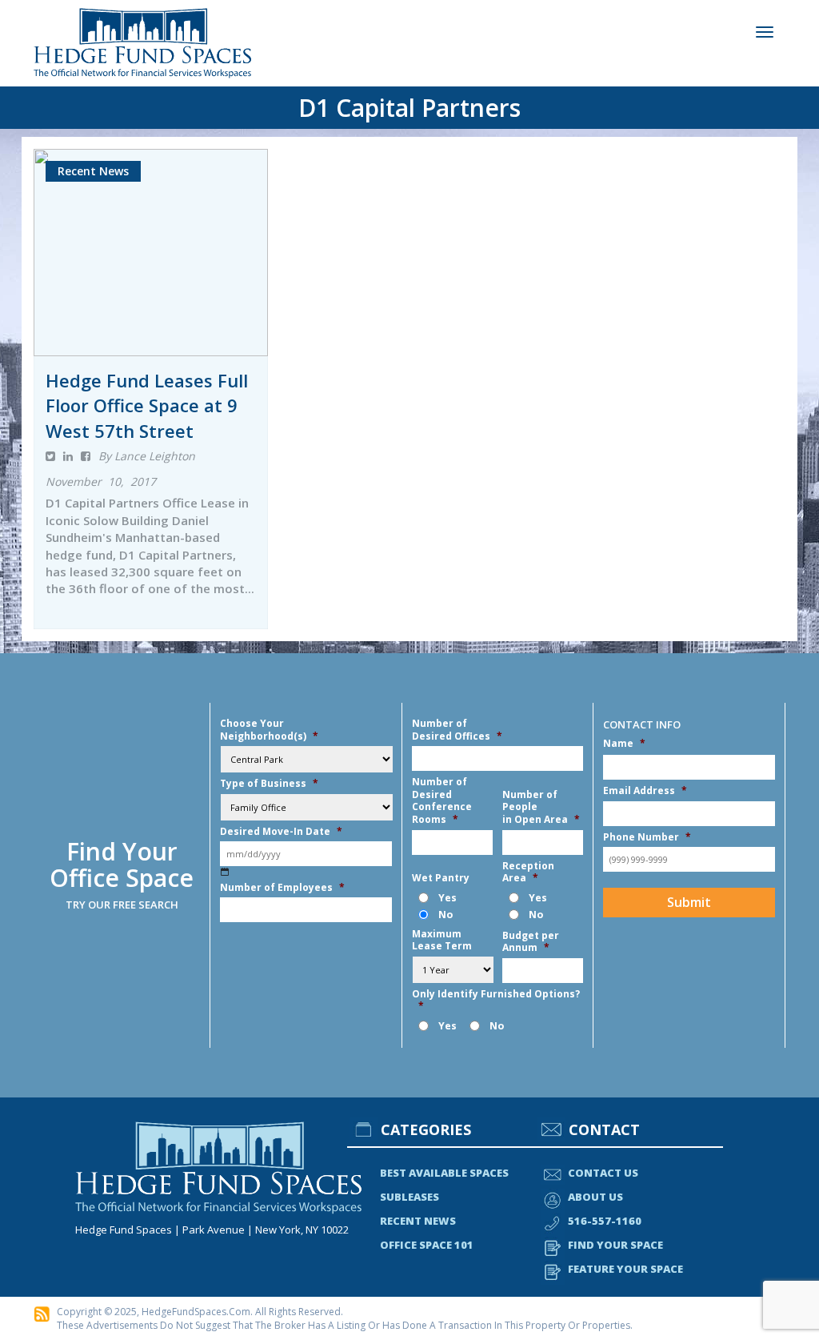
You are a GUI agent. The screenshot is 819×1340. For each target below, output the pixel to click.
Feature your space (625, 1269)
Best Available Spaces (444, 1172)
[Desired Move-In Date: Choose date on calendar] (225, 871)
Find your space (615, 1245)
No (445, 914)
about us (595, 1197)
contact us (603, 1172)
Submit (689, 902)
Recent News (418, 1221)
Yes (447, 898)
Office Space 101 (426, 1245)
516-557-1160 (604, 1221)
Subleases (409, 1197)
